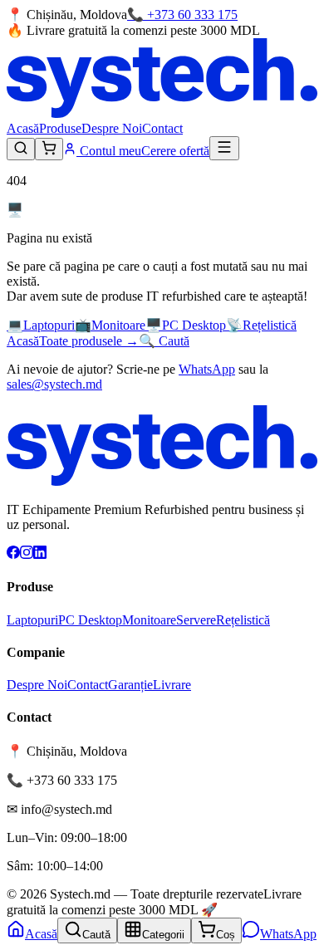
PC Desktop (90, 620)
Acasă (23, 128)
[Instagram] (26, 554)
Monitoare (149, 620)
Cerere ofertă (175, 151)
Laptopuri (32, 620)
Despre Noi (111, 128)
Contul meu (108, 151)
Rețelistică (243, 620)
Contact (162, 128)
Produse (60, 128)
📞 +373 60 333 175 (182, 14)
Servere (196, 620)
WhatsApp (207, 369)
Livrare (172, 685)
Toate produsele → (89, 341)
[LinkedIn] (40, 554)
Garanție (130, 685)
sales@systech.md (54, 384)
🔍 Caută (164, 341)
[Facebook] (13, 554)
